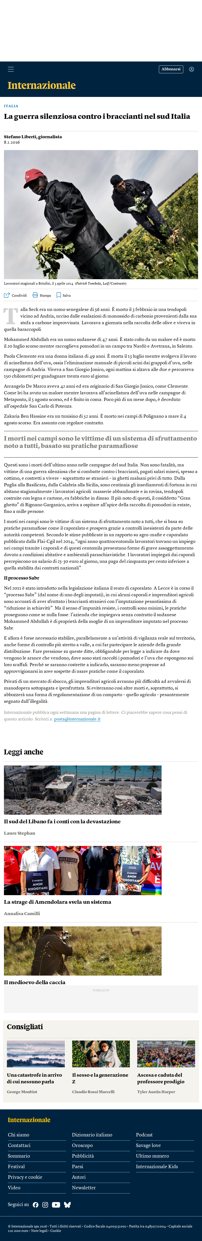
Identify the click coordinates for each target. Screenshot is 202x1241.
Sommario (19, 1156)
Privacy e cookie (25, 1177)
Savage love (148, 1145)
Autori (79, 1177)
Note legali (39, 1231)
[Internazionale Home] (30, 1119)
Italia (11, 106)
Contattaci (19, 1145)
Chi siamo (18, 1135)
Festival (16, 1166)
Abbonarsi (171, 69)
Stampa (45, 295)
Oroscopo (82, 1145)
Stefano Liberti (20, 137)
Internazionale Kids (157, 1166)
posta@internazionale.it (77, 719)
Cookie (55, 1231)
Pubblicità (83, 1156)
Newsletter (84, 1188)
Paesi (77, 1166)
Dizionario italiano (92, 1135)
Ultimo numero (152, 1156)
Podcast (144, 1135)
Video (14, 1188)
